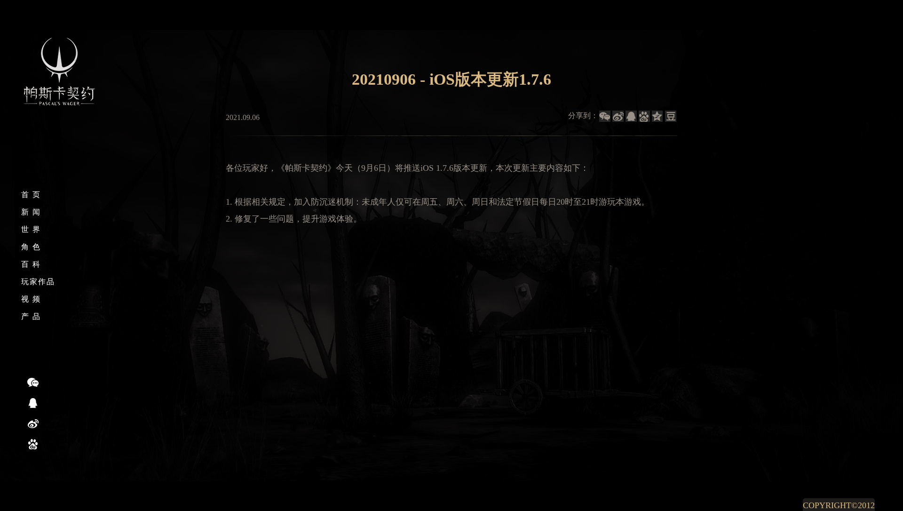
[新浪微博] (33, 423)
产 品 (31, 316)
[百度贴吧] (33, 444)
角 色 (31, 247)
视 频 (31, 299)
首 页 (31, 195)
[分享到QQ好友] (631, 116)
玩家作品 (38, 282)
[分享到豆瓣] (670, 116)
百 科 (31, 264)
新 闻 (31, 212)
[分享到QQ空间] (657, 116)
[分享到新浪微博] (618, 116)
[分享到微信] (604, 116)
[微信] (33, 382)
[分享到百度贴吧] (644, 116)
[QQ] (33, 402)
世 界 (31, 229)
